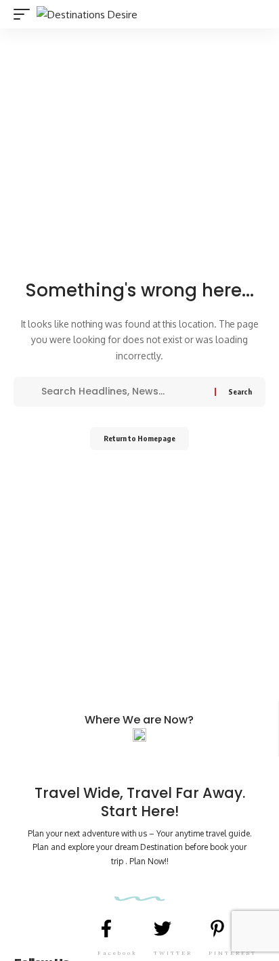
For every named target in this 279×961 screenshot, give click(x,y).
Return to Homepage (139, 438)
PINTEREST (233, 952)
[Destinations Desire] (87, 14)
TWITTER (173, 952)
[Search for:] (123, 392)
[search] (257, 14)
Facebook (117, 952)
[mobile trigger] (25, 14)
